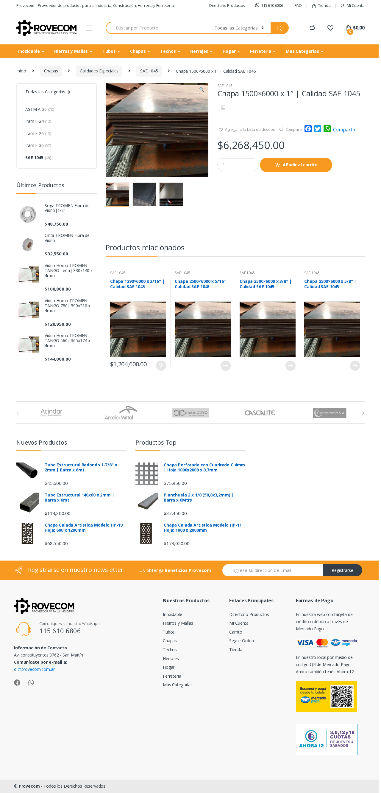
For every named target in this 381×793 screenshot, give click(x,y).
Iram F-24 (38, 121)
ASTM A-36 (39, 109)
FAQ (298, 5)
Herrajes (199, 51)
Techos (168, 51)
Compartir (344, 129)
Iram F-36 (38, 145)
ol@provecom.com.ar (34, 669)
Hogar (229, 51)
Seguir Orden (241, 640)
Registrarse (342, 570)
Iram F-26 (38, 133)
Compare (293, 129)
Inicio (21, 71)
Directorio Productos (227, 5)
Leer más (225, 366)
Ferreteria (260, 51)
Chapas (138, 51)
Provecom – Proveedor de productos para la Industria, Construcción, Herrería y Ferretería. (95, 5)
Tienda (324, 5)
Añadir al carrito (300, 164)
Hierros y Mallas (71, 51)
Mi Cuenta (356, 5)
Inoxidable (29, 51)
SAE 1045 (149, 71)
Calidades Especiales (99, 71)
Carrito (235, 632)
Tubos (108, 51)
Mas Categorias (302, 51)
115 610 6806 (272, 5)
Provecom (29, 786)
